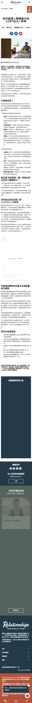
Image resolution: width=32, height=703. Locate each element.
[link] (2, 2)
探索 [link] (12, 414)
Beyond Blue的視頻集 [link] (10, 354)
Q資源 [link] (5, 345)
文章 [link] (3, 27)
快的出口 (29, 10)
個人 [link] (11, 27)
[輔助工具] (5, 701)
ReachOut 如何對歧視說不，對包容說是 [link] (15, 339)
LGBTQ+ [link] (28, 27)
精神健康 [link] (16, 27)
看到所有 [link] (16, 610)
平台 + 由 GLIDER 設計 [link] (24, 670)
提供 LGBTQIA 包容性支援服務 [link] (15, 369)
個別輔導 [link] (8, 409)
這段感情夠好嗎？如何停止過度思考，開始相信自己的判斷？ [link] (15, 593)
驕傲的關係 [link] (8, 443)
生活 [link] (5, 350)
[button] (11, 33)
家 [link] (1, 8)
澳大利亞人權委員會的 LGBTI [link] (12, 334)
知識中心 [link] (6, 8)
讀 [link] (11, 525)
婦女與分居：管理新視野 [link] (12, 521)
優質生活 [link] (13, 294)
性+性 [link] (21, 27)
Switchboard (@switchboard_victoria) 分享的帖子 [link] (16, 280)
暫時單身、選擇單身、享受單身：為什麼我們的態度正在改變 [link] (15, 557)
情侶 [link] (7, 27)
